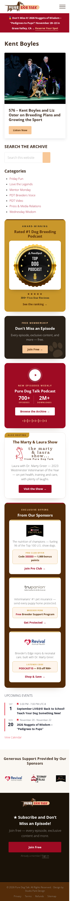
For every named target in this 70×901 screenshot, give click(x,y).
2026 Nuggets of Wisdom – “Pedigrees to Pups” (34, 727)
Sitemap (51, 896)
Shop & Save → (35, 676)
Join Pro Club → (35, 568)
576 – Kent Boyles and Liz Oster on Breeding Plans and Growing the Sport (34, 115)
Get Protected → (35, 622)
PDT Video (16, 201)
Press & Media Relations (25, 206)
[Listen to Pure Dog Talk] (35, 375)
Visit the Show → (35, 489)
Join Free (35, 847)
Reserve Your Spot (46, 28)
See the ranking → (35, 304)
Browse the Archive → (35, 411)
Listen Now (22, 130)
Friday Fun (16, 179)
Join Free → (35, 349)
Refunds (39, 896)
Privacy (17, 896)
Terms (28, 896)
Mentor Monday (20, 190)
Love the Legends (21, 184)
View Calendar (13, 737)
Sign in (45, 855)
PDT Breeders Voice (22, 195)
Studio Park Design (35, 890)
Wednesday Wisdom (23, 212)
